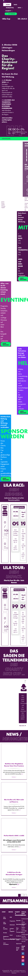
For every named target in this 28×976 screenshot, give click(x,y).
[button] (6, 344)
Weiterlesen (14, 777)
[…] (22, 774)
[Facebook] (22, 953)
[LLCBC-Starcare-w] (3, 130)
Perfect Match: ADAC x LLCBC (14, 835)
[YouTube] (22, 957)
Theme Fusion (22, 970)
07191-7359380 (24, 930)
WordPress (18, 971)
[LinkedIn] (22, 964)
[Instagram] (22, 960)
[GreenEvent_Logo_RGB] (24, 130)
